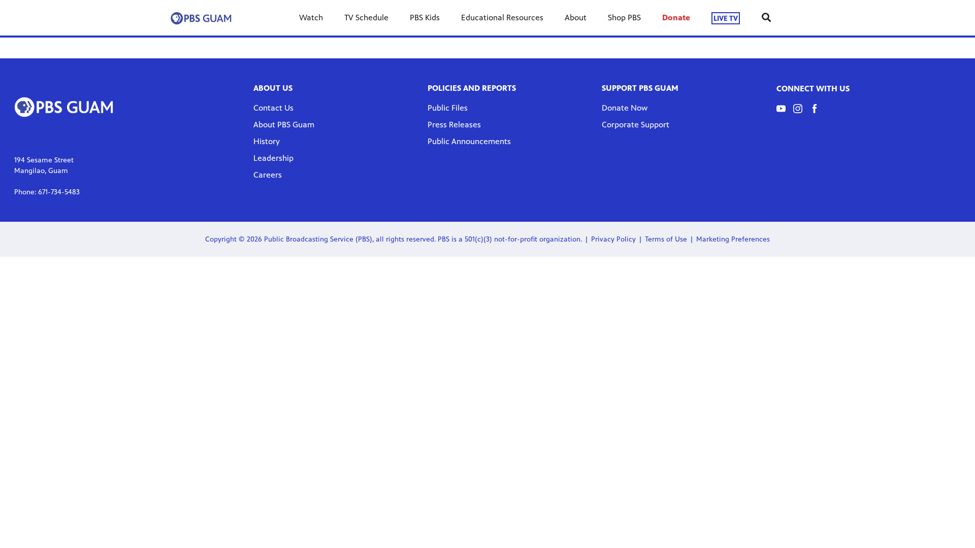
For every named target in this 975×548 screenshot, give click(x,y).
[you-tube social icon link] (784, 113)
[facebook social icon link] (818, 113)
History (266, 141)
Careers (267, 175)
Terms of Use (666, 239)
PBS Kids (425, 17)
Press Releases (454, 124)
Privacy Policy (613, 239)
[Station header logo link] (201, 18)
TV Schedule (366, 17)
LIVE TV (725, 18)
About (576, 17)
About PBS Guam (283, 124)
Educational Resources (502, 17)
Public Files (448, 108)
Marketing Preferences (733, 239)
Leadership (273, 158)
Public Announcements (469, 141)
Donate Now (624, 108)
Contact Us (273, 108)
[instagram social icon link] (801, 113)
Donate (676, 17)
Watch (311, 17)
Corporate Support (635, 124)
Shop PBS (624, 17)
